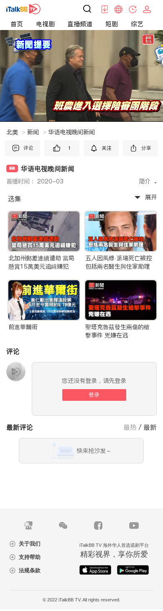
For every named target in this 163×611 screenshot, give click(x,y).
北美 (15, 132)
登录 (94, 395)
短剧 (111, 24)
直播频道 (79, 24)
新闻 (36, 132)
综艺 (137, 24)
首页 (16, 24)
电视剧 (45, 24)
